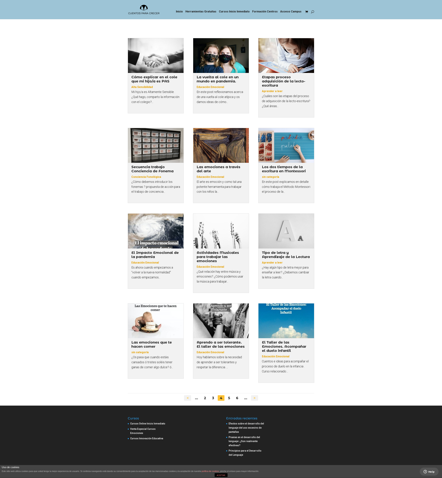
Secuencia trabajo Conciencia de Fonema (152, 169)
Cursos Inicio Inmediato (234, 11)
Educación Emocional (210, 87)
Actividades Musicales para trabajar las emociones (218, 257)
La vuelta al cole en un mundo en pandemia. (218, 79)
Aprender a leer (272, 91)
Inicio (179, 11)
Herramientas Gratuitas (200, 11)
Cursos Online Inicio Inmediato (147, 423)
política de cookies (210, 471)
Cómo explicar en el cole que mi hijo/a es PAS (154, 79)
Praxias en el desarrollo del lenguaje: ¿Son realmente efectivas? (244, 441)
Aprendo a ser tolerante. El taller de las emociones (221, 344)
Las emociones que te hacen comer (151, 344)
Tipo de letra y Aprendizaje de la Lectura (286, 255)
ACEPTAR (221, 475)
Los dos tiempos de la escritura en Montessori (284, 169)
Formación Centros (265, 11)
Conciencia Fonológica (146, 177)
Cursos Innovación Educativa (146, 438)
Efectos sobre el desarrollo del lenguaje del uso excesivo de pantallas (246, 427)
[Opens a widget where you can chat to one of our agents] (429, 472)
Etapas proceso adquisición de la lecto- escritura (283, 81)
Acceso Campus (290, 11)
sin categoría (270, 177)
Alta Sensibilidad (142, 87)
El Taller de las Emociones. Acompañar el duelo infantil (284, 346)
